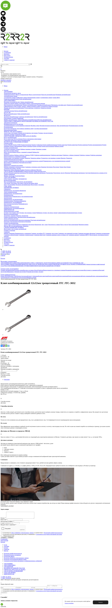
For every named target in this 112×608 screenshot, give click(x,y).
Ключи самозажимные (97, 276)
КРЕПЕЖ (23, 263)
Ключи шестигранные (21, 277)
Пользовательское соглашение (12, 555)
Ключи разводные (53, 276)
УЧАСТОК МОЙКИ (9, 266)
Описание (7, 379)
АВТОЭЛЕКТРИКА (15, 263)
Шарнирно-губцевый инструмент (16, 271)
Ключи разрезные (63, 276)
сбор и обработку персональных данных (22, 532)
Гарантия (6, 549)
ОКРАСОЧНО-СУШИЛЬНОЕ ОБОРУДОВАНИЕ (40, 263)
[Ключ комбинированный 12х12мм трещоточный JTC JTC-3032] (18, 309)
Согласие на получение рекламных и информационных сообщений (23, 561)
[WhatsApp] (6, 346)
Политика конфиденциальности (13, 553)
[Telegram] (9, 346)
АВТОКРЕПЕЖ (8, 566)
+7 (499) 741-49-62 (6, 251)
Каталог (3, 542)
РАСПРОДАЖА (47, 264)
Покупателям (4, 540)
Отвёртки (40, 270)
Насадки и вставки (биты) (30, 270)
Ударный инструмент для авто (34, 271)
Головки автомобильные (7, 270)
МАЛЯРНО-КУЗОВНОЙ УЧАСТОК (64, 263)
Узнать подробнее (69, 603)
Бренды (6, 550)
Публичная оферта (9, 556)
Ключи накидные (43, 276)
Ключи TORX (13, 276)
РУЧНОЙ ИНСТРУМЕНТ (59, 264)
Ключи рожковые (86, 276)
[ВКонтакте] (2, 346)
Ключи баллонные (22, 276)
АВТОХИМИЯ (5, 263)
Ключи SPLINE (5, 276)
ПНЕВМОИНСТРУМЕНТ (22, 266)
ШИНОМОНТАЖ (35, 266)
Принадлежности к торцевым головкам (54, 270)
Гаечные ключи (18, 270)
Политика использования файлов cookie (15, 559)
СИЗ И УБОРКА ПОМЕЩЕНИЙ (13, 571)
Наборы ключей (31, 277)
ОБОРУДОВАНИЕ (15, 264)
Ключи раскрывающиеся (75, 276)
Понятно (100, 602)
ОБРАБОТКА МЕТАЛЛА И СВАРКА (32, 264)
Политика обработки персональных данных (16, 558)
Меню (5, 46)
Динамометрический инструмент (74, 270)
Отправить (4, 592)
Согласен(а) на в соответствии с (33, 532)
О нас (5, 544)
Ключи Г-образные (33, 276)
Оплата (6, 547)
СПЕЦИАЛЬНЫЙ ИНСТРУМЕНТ (50, 266)
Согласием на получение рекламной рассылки (49, 534)
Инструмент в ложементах (91, 270)
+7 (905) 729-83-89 (6, 252)
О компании (4, 539)
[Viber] (4, 346)
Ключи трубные (10, 277)
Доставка (6, 546)
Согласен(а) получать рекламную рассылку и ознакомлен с (32, 534)
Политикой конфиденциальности (53, 532)
